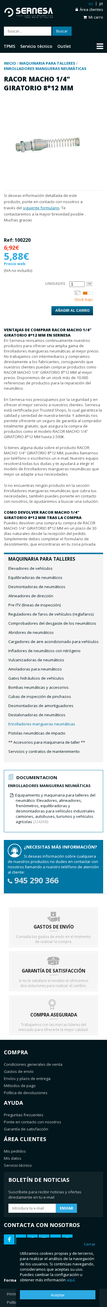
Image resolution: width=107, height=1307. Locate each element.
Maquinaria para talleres (41, 559)
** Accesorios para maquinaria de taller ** (46, 742)
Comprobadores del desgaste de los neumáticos (52, 623)
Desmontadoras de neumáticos (36, 586)
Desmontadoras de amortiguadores (40, 705)
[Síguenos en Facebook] (9, 1239)
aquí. (71, 1279)
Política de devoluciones (26, 1092)
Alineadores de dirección (30, 595)
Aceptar (58, 1295)
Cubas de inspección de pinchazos (39, 696)
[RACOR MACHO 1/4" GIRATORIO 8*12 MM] (48, 187)
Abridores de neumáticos (31, 632)
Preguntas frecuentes (23, 1114)
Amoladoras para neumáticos (35, 669)
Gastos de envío (19, 1071)
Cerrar (89, 1244)
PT (101, 3)
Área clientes (91, 10)
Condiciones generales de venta (33, 1064)
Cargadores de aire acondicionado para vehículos (53, 641)
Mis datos (12, 1158)
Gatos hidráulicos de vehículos (36, 678)
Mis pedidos (15, 1151)
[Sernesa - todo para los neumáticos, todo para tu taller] (29, 11)
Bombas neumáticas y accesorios (38, 687)
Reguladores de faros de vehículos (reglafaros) (51, 614)
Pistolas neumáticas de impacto (36, 733)
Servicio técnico (18, 1165)
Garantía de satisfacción (26, 1129)
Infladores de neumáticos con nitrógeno (44, 650)
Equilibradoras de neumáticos (35, 577)
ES (91, 3)
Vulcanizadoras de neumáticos (36, 660)
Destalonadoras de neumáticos (36, 714)
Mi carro (96, 17)
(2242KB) (55, 808)
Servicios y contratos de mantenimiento (44, 751)
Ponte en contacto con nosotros (32, 1122)
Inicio (11, 1293)
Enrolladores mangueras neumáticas (41, 724)
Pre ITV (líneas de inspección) (34, 605)
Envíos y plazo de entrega (27, 1078)
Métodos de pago (20, 1085)
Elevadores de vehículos (30, 568)
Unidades (55, 283)
